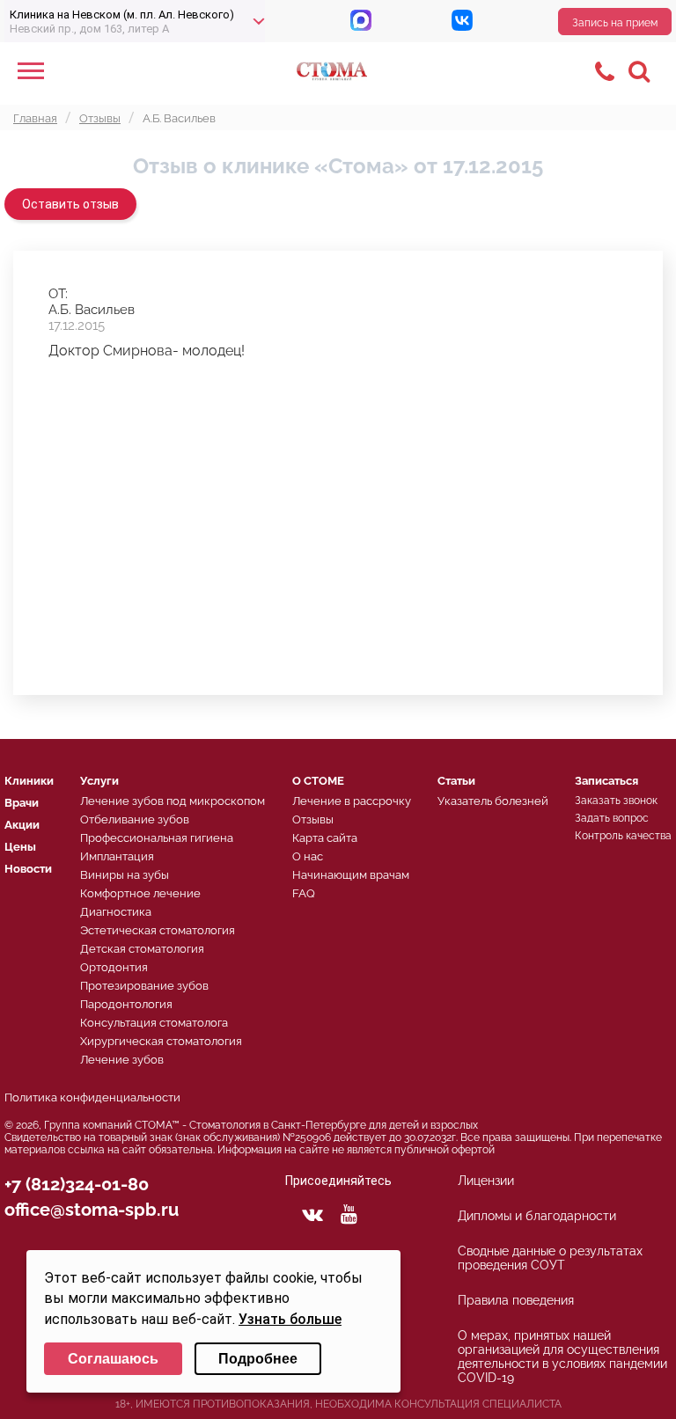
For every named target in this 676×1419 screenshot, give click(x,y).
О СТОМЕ (318, 780)
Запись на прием (615, 23)
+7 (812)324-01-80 (76, 1184)
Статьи (456, 780)
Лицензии (486, 1181)
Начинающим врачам (350, 874)
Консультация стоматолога (154, 1022)
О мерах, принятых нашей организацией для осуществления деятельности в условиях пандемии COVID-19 (562, 1356)
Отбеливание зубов (134, 819)
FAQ (303, 893)
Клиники (29, 780)
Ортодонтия (114, 967)
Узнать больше (290, 1319)
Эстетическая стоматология (157, 930)
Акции (22, 824)
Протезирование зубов (144, 985)
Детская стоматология (142, 948)
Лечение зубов (122, 1059)
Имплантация (117, 856)
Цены (20, 846)
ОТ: (58, 294)
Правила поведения (516, 1300)
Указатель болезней (492, 801)
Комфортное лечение (140, 893)
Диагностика (115, 911)
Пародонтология (126, 1004)
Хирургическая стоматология (161, 1041)
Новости (28, 868)
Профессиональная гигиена (156, 838)
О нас (307, 856)
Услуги (99, 780)
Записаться (606, 780)
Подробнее (258, 1358)
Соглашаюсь (113, 1358)
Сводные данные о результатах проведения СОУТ (550, 1258)
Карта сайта (324, 838)
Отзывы (313, 819)
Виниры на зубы (124, 874)
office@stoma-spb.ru (91, 1209)
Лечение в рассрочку (351, 801)
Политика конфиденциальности (92, 1097)
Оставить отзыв (70, 204)
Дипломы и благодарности (537, 1216)
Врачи (21, 802)
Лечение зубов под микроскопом (172, 801)
